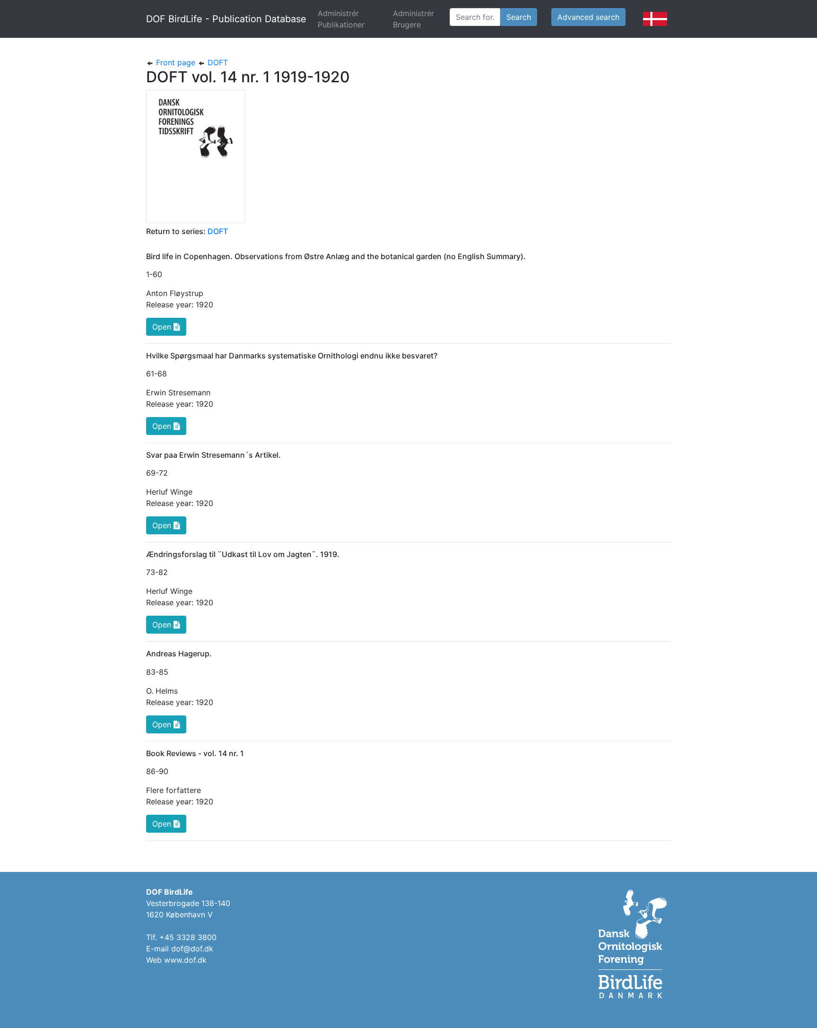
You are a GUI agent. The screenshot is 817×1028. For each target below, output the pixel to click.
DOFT (216, 62)
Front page (176, 62)
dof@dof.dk (192, 948)
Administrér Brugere (413, 19)
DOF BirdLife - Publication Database (226, 19)
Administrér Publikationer (353, 19)
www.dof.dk (185, 960)
